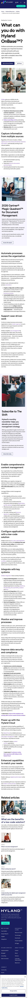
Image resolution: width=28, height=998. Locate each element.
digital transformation (16, 777)
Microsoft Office (15, 588)
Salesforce (22, 586)
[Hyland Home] (7, 2)
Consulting (3, 956)
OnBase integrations (6, 576)
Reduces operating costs (10, 120)
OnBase (3, 99)
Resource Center (18, 932)
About (16, 953)
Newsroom (17, 963)
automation (8, 285)
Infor (7, 589)
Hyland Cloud (6, 733)
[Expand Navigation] (24, 2)
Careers (16, 950)
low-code (13, 540)
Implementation (5, 950)
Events (2, 972)
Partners (17, 956)
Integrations (4, 939)
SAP (4, 588)
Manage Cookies (13, 991)
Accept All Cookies (13, 995)
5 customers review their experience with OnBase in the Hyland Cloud (13, 754)
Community (3, 970)
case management (14, 331)
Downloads (17, 938)
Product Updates (18, 940)
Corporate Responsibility (18, 959)
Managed (3, 953)
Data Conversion (5, 958)
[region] (13, 986)
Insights (3, 936)
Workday (8, 588)
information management (7, 736)
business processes (8, 293)
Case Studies (4, 931)
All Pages (17, 943)
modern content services (9, 783)
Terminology (18, 935)
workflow (3, 561)
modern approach (16, 324)
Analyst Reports (4, 934)
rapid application (20, 540)
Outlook (21, 588)
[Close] (25, 976)
